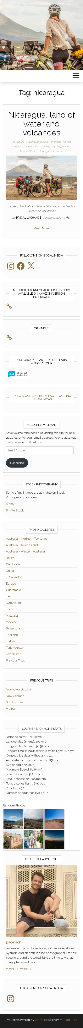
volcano (57, 151)
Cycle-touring (31, 146)
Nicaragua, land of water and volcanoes (41, 123)
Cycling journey (61, 146)
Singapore (13, 628)
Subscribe (17, 463)
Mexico (11, 622)
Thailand (12, 635)
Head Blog (70, 1020)
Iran (8, 596)
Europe (11, 583)
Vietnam (11, 708)
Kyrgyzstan (13, 603)
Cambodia (13, 564)
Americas (55, 141)
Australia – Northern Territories (26, 538)
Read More (41, 228)
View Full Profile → (18, 969)
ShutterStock (15, 510)
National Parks (28, 151)
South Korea (14, 702)
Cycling (46, 146)
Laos (9, 609)
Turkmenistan (15, 647)
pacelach (13, 942)
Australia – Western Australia (25, 551)
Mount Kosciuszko (18, 689)
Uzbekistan (13, 654)
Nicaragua (44, 151)
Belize (10, 558)
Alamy (10, 504)
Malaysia (12, 615)
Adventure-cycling (37, 141)
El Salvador (14, 577)
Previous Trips (15, 660)
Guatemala (13, 590)
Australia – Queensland (22, 545)
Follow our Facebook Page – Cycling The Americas (41, 397)
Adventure (18, 141)
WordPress (42, 1020)
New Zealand (15, 696)
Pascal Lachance (29, 217)
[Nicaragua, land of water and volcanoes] (41, 177)
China (10, 570)
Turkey (10, 641)
